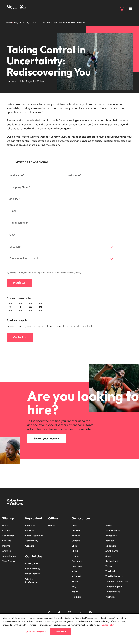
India (74, 571)
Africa (75, 525)
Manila (51, 525)
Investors (30, 525)
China (75, 550)
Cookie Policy (108, 624)
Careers (29, 545)
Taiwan (109, 566)
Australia (76, 530)
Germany (77, 561)
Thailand (110, 571)
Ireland (75, 581)
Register (19, 282)
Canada (76, 540)
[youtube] (90, 612)
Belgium (76, 535)
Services (6, 540)
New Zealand (112, 530)
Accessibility (31, 540)
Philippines (111, 535)
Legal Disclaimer (34, 535)
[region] (69, 625)
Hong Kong (77, 566)
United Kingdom (114, 586)
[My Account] (122, 8)
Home (5, 525)
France (75, 555)
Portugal (109, 540)
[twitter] (10, 307)
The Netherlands (114, 576)
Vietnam (110, 596)
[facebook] (20, 307)
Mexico (109, 525)
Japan (75, 591)
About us (6, 550)
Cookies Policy (32, 568)
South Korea (111, 550)
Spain (108, 555)
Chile (74, 545)
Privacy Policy (74, 273)
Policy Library (32, 573)
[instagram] (69, 612)
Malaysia (76, 596)
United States (112, 591)
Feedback (30, 530)
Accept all (61, 631)
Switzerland (111, 561)
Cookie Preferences (32, 580)
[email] (40, 307)
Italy (74, 586)
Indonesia (77, 576)
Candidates (8, 535)
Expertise (7, 530)
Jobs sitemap (9, 555)
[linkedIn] (30, 307)
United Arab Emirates (116, 581)
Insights (6, 545)
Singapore (110, 545)
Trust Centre (9, 561)
